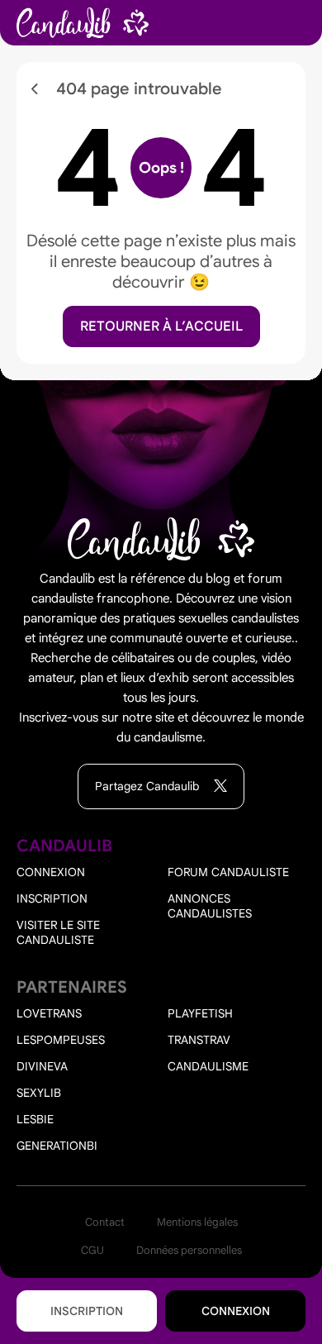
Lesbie (35, 1119)
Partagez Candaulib (148, 786)
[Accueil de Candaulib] (83, 23)
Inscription (86, 1310)
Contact (105, 1222)
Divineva (42, 1066)
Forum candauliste (228, 872)
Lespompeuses (61, 1039)
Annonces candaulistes (210, 906)
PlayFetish (200, 1013)
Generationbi (57, 1145)
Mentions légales (197, 1222)
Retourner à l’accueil (161, 326)
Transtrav (199, 1039)
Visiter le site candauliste (58, 932)
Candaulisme (208, 1066)
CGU (92, 1250)
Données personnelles (189, 1250)
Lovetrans (49, 1013)
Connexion (235, 1310)
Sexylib (39, 1092)
